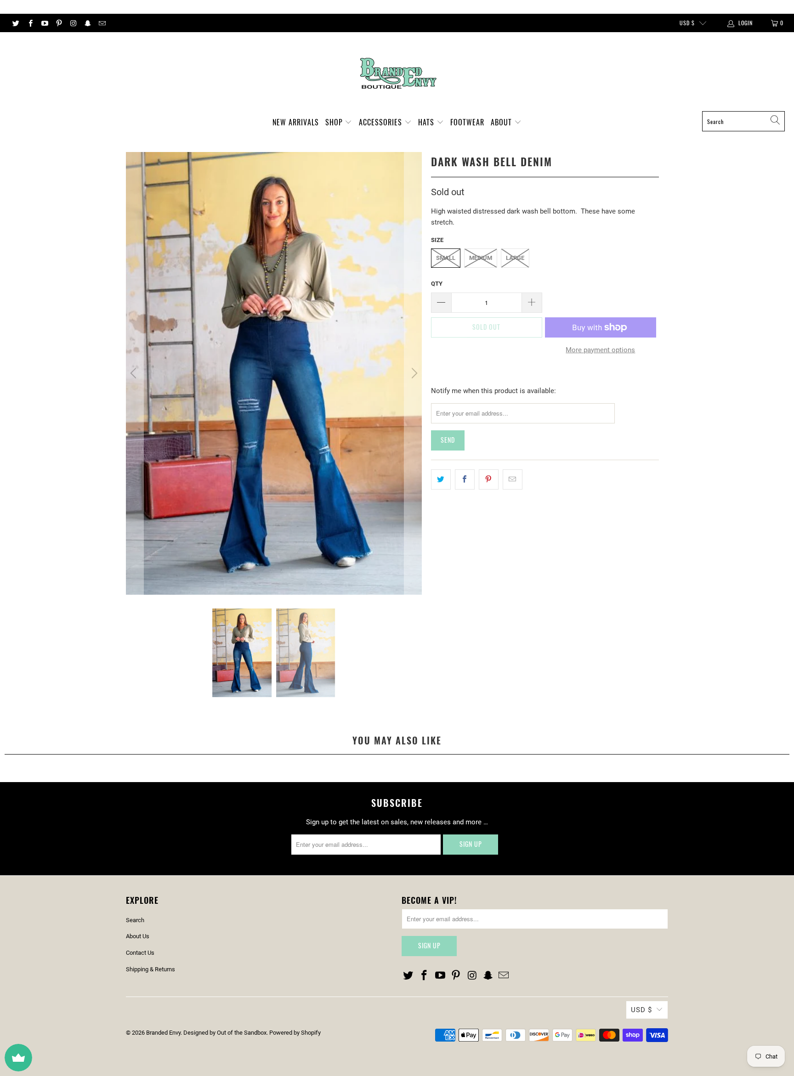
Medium (480, 257)
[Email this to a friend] (512, 479)
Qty (436, 283)
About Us (137, 936)
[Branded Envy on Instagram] (73, 23)
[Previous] (134, 373)
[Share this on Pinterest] (489, 479)
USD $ (687, 23)
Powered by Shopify (295, 1032)
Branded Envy (163, 1032)
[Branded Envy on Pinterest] (58, 23)
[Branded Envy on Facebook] (30, 23)
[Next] (413, 373)
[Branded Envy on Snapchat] (87, 23)
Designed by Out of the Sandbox (225, 1032)
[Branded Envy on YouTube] (44, 23)
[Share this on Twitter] (441, 479)
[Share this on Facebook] (465, 479)
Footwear (467, 122)
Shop (335, 122)
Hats (427, 122)
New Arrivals (295, 122)
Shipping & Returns (150, 969)
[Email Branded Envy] (102, 23)
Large (515, 257)
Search (135, 920)
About (502, 122)
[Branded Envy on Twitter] (15, 23)
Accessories (381, 122)
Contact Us (140, 952)
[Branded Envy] (397, 74)
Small (445, 257)
